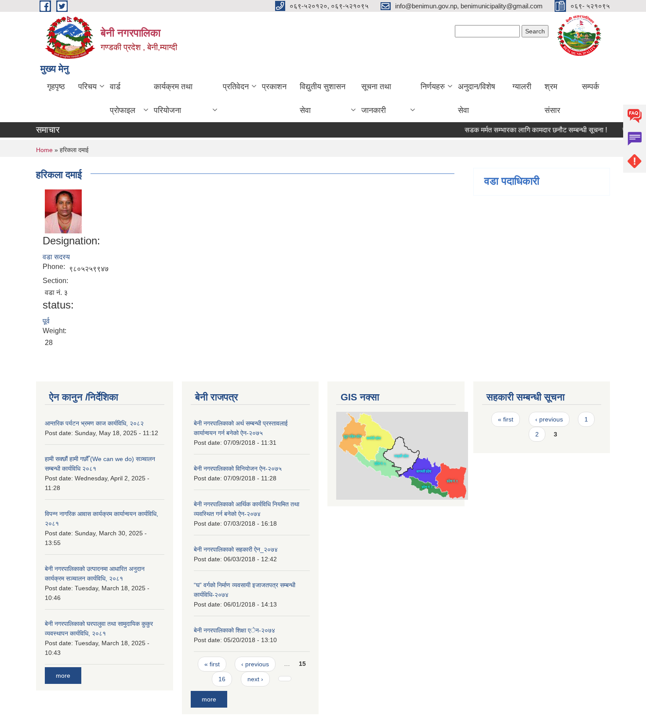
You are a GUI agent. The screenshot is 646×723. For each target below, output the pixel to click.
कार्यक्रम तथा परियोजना (173, 98)
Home (44, 149)
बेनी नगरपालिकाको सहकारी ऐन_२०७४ (236, 549)
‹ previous (255, 664)
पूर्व (46, 321)
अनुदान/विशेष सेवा (476, 98)
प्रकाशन (274, 86)
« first (212, 664)
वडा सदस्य (56, 257)
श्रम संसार (552, 98)
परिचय (87, 86)
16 (221, 679)
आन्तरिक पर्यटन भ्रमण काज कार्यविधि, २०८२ (94, 423)
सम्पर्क (590, 86)
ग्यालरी (521, 86)
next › (255, 679)
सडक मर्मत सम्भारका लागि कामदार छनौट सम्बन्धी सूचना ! (528, 130)
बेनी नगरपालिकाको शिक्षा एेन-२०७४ (234, 630)
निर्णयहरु (433, 86)
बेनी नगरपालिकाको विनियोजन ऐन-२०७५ (238, 468)
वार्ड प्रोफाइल (122, 98)
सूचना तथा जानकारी (376, 98)
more (63, 675)
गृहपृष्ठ (56, 86)
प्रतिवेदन (236, 86)
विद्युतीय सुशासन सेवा (322, 98)
